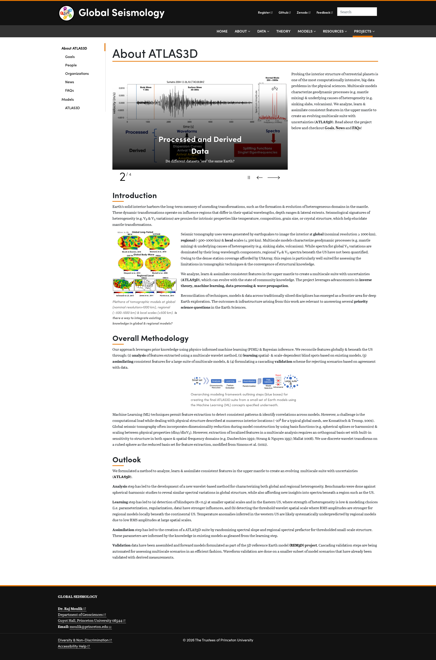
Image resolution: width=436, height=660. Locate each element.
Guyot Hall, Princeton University (90, 620)
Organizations (77, 73)
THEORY (283, 30)
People (71, 64)
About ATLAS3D (83, 47)
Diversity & (83, 639)
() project (303, 545)
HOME (222, 30)
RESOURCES (333, 30)
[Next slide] (276, 177)
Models (68, 99)
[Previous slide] (261, 177)
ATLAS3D (72, 107)
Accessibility (72, 646)
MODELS (305, 30)
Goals (70, 56)
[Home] (68, 15)
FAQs (69, 90)
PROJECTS (363, 30)
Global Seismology (121, 12)
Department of (80, 614)
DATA (261, 30)
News (69, 81)
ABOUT (241, 30)
